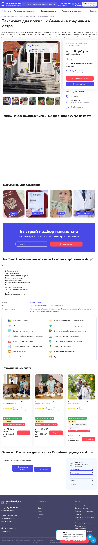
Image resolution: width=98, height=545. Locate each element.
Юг (39, 517)
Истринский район (36, 302)
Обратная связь (6, 522)
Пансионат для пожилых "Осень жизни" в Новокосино (46, 403)
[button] (5, 67)
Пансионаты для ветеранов (72, 11)
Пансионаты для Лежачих (39, 309)
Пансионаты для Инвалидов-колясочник (63, 309)
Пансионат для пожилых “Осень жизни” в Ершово (79, 403)
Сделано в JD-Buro (8, 541)
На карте (7, 11)
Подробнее (24, 433)
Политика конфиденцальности (55, 541)
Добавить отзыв (42, 469)
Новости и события (8, 518)
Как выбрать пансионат (9, 515)
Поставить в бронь (80, 84)
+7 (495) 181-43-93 (64, 3)
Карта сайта (5, 531)
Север (40, 514)
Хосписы (93, 11)
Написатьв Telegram (78, 4)
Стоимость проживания (74, 540)
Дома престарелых (48, 11)
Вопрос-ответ (6, 525)
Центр (40, 505)
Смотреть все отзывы (23, 468)
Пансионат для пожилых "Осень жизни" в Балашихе (14, 403)
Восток (40, 508)
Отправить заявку (66, 244)
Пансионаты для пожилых (24, 11)
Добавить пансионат (8, 528)
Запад (40, 511)
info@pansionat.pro (7, 510)
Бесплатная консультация (80, 78)
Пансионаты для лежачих (83, 523)
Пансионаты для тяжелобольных (48, 311)
